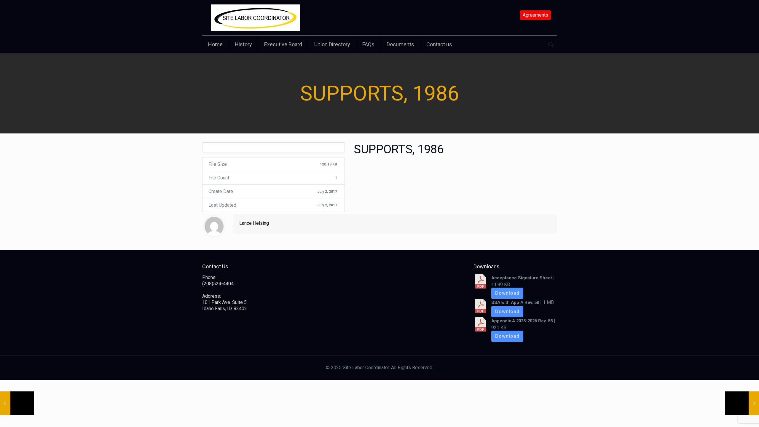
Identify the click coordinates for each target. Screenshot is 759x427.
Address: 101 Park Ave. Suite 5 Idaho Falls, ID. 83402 (224, 302)
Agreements (535, 15)
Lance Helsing (254, 223)
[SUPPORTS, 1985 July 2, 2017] (17, 403)
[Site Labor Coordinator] (255, 17)
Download (507, 293)
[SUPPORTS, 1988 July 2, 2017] (742, 403)
